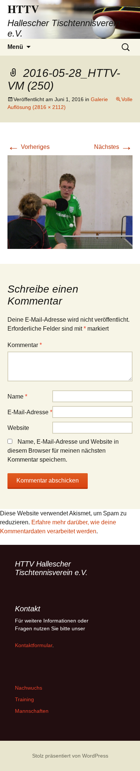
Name (17, 396)
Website (18, 428)
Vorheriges (28, 147)
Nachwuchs (28, 688)
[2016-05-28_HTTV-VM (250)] (70, 202)
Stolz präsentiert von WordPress (70, 756)
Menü (15, 47)
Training (24, 699)
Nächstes (113, 147)
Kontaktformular (33, 645)
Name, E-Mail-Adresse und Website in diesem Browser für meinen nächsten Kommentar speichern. (63, 450)
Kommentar (24, 345)
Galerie (99, 99)
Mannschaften (32, 711)
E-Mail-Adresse (29, 412)
